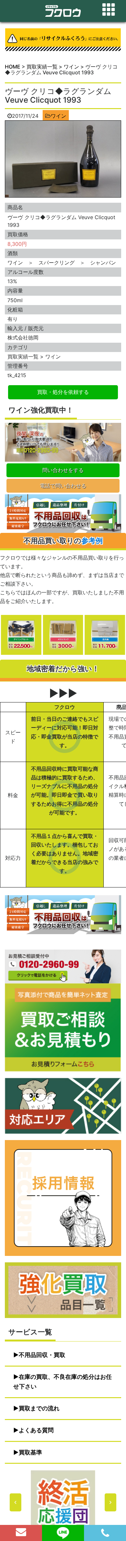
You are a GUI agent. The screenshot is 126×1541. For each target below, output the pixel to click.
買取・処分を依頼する (63, 392)
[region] (63, 1502)
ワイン (58, 116)
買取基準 (30, 1452)
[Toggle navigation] (108, 9)
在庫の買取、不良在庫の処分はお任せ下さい (62, 1381)
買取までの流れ (39, 1408)
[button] (63, 1502)
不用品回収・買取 (42, 1354)
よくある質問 (36, 1430)
